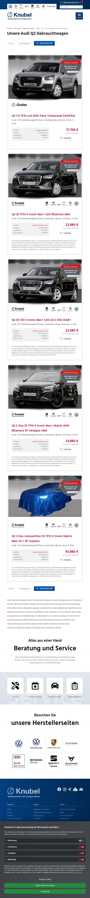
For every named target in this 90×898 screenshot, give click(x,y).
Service (15, 697)
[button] (11, 43)
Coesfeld (10, 815)
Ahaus (9, 809)
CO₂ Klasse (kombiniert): (43, 241)
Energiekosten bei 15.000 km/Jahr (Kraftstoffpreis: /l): (50, 245)
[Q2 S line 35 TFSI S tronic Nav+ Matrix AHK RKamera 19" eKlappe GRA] (45, 392)
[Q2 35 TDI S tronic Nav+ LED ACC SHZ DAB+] (45, 287)
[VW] (18, 743)
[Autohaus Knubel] (19, 16)
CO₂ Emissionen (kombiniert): (20, 241)
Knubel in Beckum (42, 130)
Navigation (79, 16)
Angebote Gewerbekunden (42, 812)
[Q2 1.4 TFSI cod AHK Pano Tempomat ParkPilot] (45, 83)
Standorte (10, 804)
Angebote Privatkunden (41, 809)
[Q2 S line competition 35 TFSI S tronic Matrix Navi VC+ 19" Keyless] (45, 503)
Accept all (45, 891)
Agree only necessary (45, 885)
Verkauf (36, 804)
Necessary (12, 840)
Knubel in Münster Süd (40, 225)
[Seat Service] (54, 761)
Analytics (12, 853)
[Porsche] (54, 743)
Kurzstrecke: (20, 243)
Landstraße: (50, 243)
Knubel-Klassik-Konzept (67, 809)
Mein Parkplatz (72, 3)
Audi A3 (60, 608)
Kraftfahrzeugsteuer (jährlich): (20, 245)
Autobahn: (65, 243)
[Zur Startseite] (23, 795)
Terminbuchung (35, 697)
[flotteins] (71, 743)
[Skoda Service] (36, 761)
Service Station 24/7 (66, 815)
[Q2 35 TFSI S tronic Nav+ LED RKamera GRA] (45, 181)
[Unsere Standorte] (74, 790)
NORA (62, 812)
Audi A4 (71, 608)
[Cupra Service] (71, 761)
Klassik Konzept (54, 697)
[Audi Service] (18, 761)
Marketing (12, 859)
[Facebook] (58, 790)
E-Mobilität (37, 818)
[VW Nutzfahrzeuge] (36, 743)
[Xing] (69, 790)
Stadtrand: (35, 243)
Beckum (9, 812)
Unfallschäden (64, 818)
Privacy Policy (45, 879)
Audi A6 (10, 612)
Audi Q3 (13, 616)
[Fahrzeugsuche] (80, 790)
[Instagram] (63, 790)
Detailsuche (44, 43)
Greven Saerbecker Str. (14, 818)
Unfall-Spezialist (74, 697)
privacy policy (77, 872)
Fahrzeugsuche (38, 815)
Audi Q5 (27, 616)
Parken (67, 138)
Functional (12, 847)
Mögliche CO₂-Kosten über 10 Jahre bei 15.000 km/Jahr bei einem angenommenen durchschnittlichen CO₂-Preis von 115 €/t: (44, 248)
